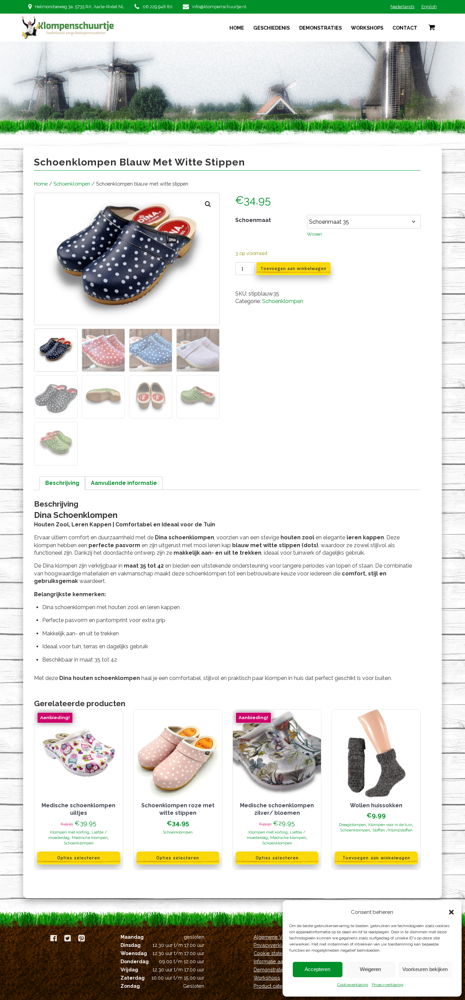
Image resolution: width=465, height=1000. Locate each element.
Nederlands (402, 6)
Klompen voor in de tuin (390, 824)
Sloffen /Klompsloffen (392, 830)
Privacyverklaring (387, 984)
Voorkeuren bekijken (425, 969)
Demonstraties (320, 28)
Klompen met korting (69, 832)
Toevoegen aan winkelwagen (293, 268)
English (429, 6)
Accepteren (317, 969)
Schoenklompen (71, 184)
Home (236, 28)
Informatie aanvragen (278, 961)
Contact (404, 28)
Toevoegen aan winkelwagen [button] (376, 858)
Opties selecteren (78, 858)
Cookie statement (274, 953)
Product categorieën (277, 986)
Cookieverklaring (352, 984)
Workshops (367, 28)
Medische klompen (90, 837)
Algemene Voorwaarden (282, 937)
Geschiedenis (271, 28)
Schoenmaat (253, 220)
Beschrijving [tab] (62, 483)
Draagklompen (352, 824)
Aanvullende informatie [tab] (124, 483)
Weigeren (370, 969)
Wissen (314, 234)
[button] (451, 912)
